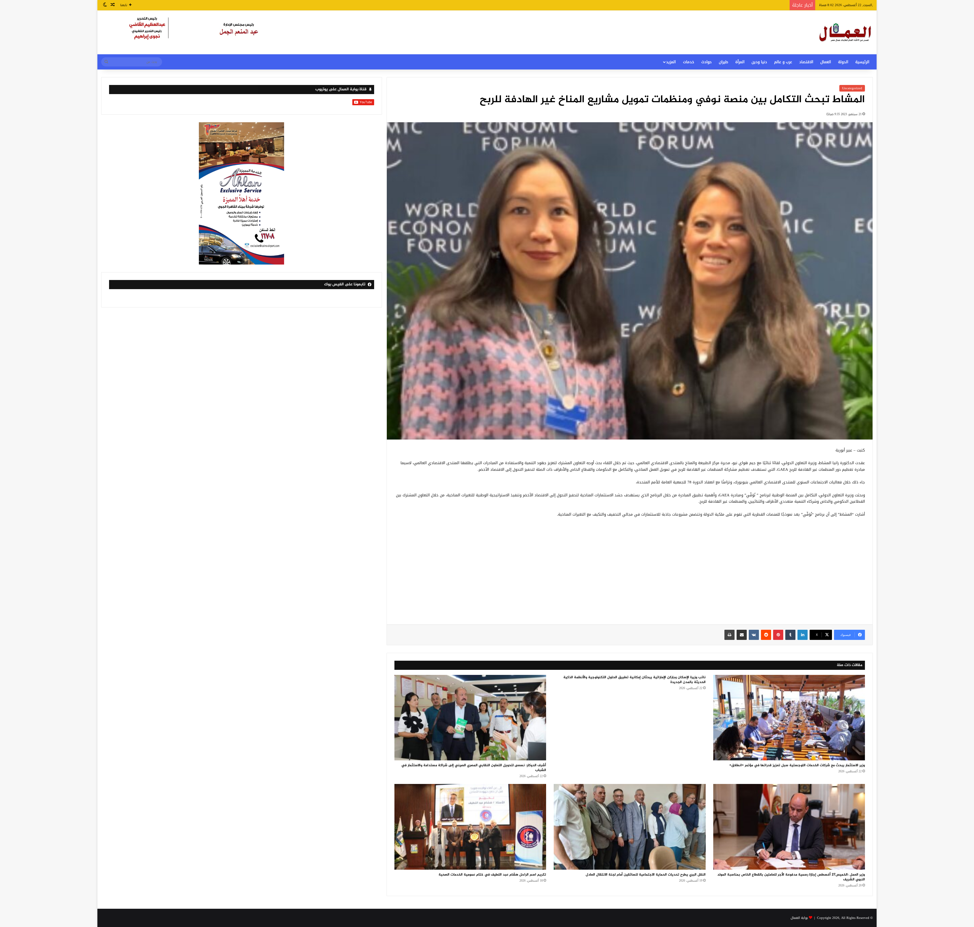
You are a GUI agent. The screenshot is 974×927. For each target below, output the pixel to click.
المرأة (739, 61)
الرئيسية (862, 61)
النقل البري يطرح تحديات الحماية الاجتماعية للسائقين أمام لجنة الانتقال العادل (646, 875)
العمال (825, 61)
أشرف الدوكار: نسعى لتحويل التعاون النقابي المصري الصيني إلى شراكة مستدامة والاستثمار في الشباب (473, 767)
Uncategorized (852, 88)
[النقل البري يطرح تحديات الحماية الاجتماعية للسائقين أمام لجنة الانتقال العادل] (629, 827)
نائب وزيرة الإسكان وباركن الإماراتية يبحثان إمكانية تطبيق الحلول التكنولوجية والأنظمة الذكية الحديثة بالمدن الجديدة (634, 679)
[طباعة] (729, 635)
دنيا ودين (759, 61)
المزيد (671, 61)
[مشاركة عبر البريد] (742, 635)
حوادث (706, 61)
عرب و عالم (783, 61)
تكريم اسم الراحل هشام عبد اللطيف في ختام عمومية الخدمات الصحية (492, 875)
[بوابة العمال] (846, 32)
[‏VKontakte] (754, 635)
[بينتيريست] (778, 635)
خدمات (688, 61)
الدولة (843, 61)
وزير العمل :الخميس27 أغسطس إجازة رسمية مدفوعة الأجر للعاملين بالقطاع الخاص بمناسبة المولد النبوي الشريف (791, 877)
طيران (723, 61)
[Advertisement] (629, 573)
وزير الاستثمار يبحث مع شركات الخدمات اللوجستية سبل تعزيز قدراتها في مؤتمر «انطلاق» (797, 765)
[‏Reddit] (766, 635)
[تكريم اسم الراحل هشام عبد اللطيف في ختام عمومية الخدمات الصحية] (470, 827)
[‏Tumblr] (790, 635)
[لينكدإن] (802, 635)
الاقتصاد (806, 61)
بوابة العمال (799, 918)
